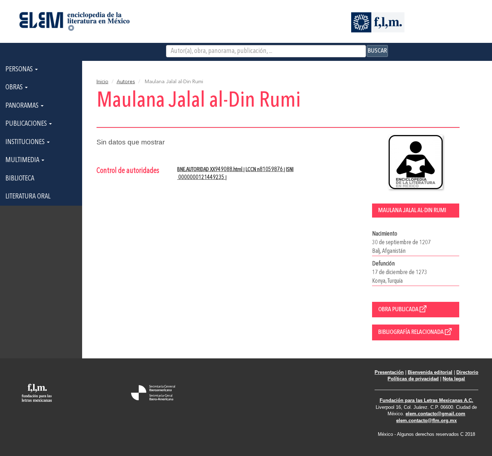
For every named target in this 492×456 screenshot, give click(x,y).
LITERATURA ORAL (27, 196)
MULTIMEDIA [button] (23, 160)
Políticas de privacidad (413, 378)
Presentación (389, 372)
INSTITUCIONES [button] (25, 142)
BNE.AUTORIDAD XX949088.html (210, 170)
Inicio (102, 81)
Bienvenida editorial (430, 372)
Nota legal (454, 378)
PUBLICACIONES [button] (26, 124)
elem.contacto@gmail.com (435, 413)
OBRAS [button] (14, 87)
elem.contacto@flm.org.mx (426, 420)
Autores (126, 81)
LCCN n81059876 (265, 170)
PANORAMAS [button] (22, 105)
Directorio (467, 372)
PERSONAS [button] (19, 69)
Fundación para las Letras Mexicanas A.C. (426, 400)
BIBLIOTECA (19, 178)
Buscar (377, 51)
